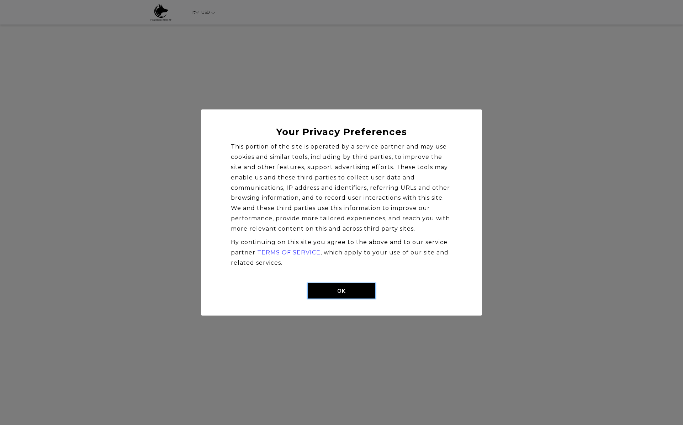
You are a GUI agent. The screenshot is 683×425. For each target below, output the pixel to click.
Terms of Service (289, 252)
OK (341, 290)
